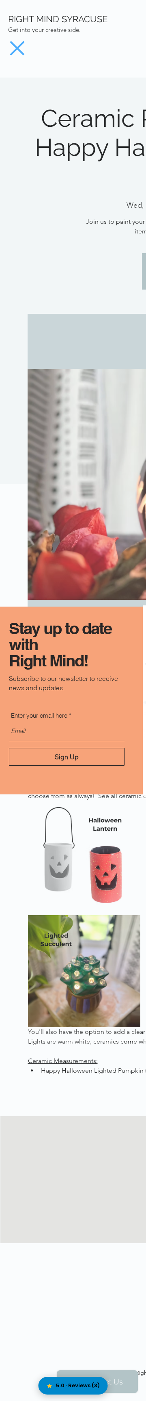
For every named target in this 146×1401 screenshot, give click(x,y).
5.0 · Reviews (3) (78, 1385)
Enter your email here (39, 715)
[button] (17, 48)
